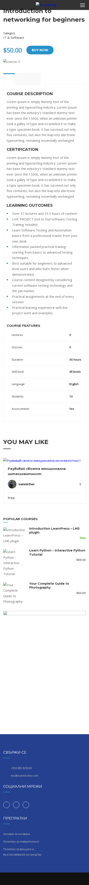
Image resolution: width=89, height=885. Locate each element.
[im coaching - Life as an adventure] (46, 6)
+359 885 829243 (21, 768)
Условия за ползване (16, 834)
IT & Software (13, 37)
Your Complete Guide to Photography (49, 585)
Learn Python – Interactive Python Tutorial (57, 552)
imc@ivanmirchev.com (24, 776)
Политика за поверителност (21, 841)
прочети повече (44, 460)
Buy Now (40, 50)
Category (9, 33)
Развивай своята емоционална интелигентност (37, 471)
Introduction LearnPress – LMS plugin (54, 530)
